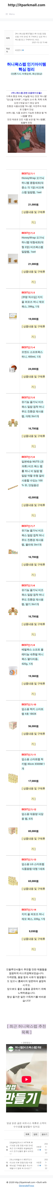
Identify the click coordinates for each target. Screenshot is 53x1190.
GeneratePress (26, 1185)
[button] (18, 50)
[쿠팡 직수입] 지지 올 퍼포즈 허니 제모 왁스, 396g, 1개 (33, 301)
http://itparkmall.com (26, 5)
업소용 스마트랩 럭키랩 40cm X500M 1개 (33, 763)
